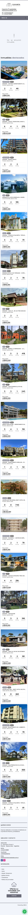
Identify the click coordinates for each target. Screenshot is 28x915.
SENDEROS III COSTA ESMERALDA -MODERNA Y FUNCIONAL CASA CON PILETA (14, 197)
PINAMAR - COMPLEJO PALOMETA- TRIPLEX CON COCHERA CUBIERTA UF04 (14, 235)
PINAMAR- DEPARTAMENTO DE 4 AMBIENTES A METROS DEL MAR (14, 727)
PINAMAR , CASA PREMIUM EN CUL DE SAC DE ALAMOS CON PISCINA (14, 765)
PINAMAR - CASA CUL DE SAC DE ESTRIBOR (13, 651)
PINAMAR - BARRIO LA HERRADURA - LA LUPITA (14, 348)
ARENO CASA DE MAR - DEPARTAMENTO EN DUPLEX (14, 424)
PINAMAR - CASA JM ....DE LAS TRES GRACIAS (14, 311)
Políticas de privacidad (7, 879)
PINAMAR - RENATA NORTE (9, 159)
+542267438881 (8, 14)
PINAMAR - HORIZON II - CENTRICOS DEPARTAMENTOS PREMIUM (14, 538)
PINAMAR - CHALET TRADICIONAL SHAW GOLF (14, 121)
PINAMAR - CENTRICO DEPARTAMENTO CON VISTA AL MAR (14, 83)
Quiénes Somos (5, 875)
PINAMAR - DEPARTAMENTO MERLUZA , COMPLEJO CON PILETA (14, 462)
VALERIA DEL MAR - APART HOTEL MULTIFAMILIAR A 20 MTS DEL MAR (14, 689)
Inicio (3, 869)
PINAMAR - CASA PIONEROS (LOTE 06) (12, 386)
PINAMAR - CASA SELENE (8, 613)
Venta (3, 871)
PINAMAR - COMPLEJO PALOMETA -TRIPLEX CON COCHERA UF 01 (14, 803)
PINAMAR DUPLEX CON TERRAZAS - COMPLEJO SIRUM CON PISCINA (14, 273)
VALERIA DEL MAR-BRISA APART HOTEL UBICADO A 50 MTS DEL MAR (14, 500)
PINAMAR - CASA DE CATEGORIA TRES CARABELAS (14, 575)
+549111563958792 (8, 12)
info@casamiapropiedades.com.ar (9, 10)
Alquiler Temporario (7, 873)
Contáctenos (5, 877)
